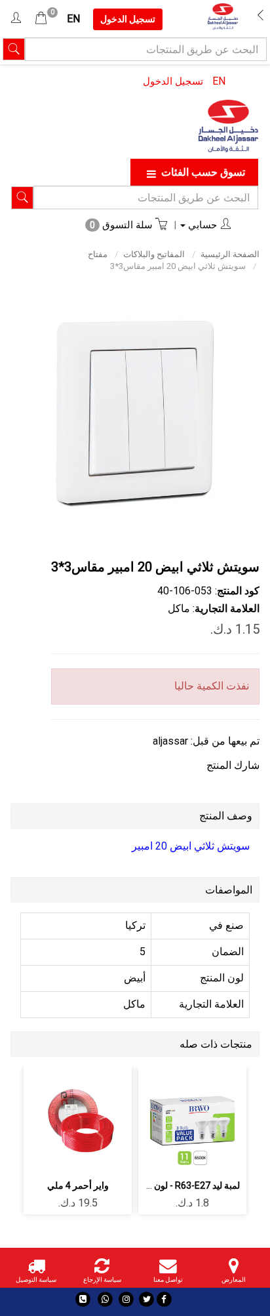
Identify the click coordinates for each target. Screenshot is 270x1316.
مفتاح (97, 254)
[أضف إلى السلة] (223, 1118)
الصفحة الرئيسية (230, 254)
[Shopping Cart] (40, 18)
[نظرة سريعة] (161, 1118)
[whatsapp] (105, 1299)
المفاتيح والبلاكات (154, 254)
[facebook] (164, 1299)
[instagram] (126, 1299)
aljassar (170, 741)
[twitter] (146, 1299)
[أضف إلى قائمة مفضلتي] (192, 1118)
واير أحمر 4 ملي (78, 1185)
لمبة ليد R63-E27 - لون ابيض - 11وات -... (164, 1185)
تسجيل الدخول (173, 81)
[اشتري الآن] (192, 1154)
